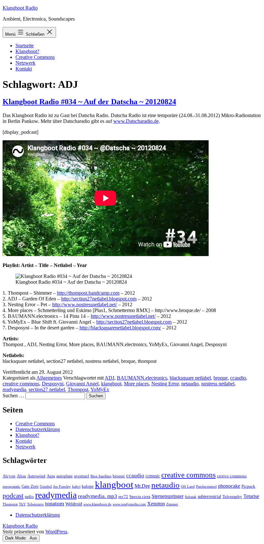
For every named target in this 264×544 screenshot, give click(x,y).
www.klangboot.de (97, 504)
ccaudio (238, 378)
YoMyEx (99, 389)
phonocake (229, 486)
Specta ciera (139, 496)
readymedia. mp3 (97, 496)
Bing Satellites (100, 476)
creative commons (21, 383)
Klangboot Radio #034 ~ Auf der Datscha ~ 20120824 (89, 101)
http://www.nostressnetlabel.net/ (84, 304)
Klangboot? (27, 51)
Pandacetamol (206, 486)
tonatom (54, 503)
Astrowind (36, 476)
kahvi (76, 486)
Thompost (78, 389)
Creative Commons (35, 57)
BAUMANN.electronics (142, 378)
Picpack (248, 486)
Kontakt (23, 68)
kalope (88, 486)
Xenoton (156, 503)
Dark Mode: (16, 538)
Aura (51, 476)
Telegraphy (232, 496)
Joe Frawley (62, 486)
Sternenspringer (168, 496)
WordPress (56, 531)
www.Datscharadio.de (136, 121)
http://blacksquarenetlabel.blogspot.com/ (120, 327)
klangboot (111, 383)
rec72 (123, 496)
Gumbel (46, 486)
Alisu (21, 476)
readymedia (14, 389)
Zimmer (172, 504)
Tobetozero (35, 504)
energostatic (11, 486)
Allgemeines (49, 378)
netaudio (190, 383)
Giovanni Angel (82, 383)
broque (220, 378)
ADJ (109, 378)
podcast (13, 496)
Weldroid (73, 503)
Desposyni (52, 383)
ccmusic (153, 475)
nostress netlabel (217, 383)
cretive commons (232, 476)
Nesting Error (165, 383)
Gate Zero (30, 486)
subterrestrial (209, 496)
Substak (190, 497)
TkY (22, 504)
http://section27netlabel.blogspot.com (99, 298)
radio (29, 496)
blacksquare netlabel (190, 378)
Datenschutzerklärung (37, 429)
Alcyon (9, 476)
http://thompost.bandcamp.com (88, 293)
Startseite (24, 45)
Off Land (188, 486)
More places (136, 383)
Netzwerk (25, 63)
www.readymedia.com (129, 504)
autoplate (64, 476)
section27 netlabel (47, 389)
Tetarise (251, 496)
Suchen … (13, 395)
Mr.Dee (142, 486)
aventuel (81, 476)
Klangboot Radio (20, 8)
